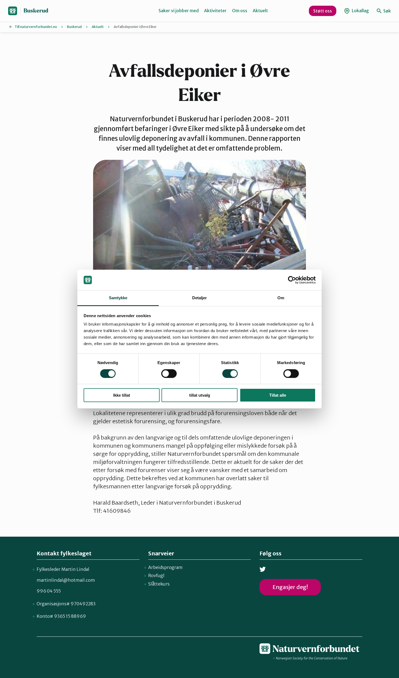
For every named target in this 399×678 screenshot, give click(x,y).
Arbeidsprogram (165, 567)
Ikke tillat (121, 395)
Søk (386, 11)
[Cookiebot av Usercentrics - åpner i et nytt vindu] (292, 280)
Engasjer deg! (290, 587)
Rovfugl (156, 575)
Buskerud (36, 11)
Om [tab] (280, 297)
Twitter (262, 569)
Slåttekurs (159, 584)
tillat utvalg (199, 395)
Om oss (239, 10)
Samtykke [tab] (118, 297)
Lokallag (360, 10)
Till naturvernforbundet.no (36, 27)
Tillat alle (277, 395)
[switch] (169, 373)
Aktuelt (260, 10)
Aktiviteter (215, 10)
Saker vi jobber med (179, 10)
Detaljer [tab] (199, 297)
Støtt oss (322, 11)
